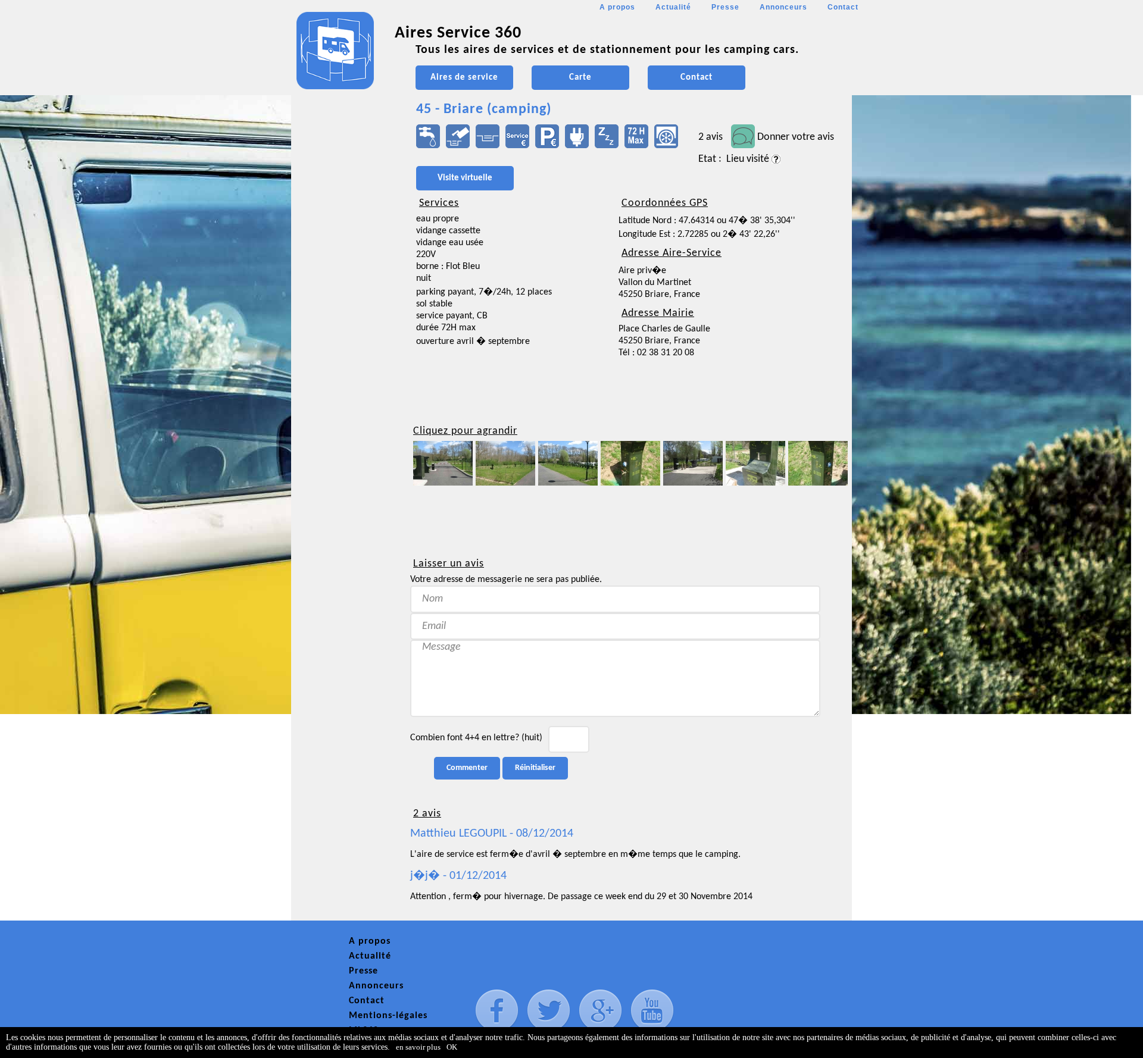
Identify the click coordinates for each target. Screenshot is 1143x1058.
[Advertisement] (344, 354)
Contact (842, 7)
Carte (580, 77)
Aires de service (464, 77)
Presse (725, 7)
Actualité (673, 7)
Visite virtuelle (465, 178)
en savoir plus (418, 1047)
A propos (617, 7)
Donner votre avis (795, 137)
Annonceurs (783, 7)
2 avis (710, 137)
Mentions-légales (388, 1016)
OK (451, 1047)
